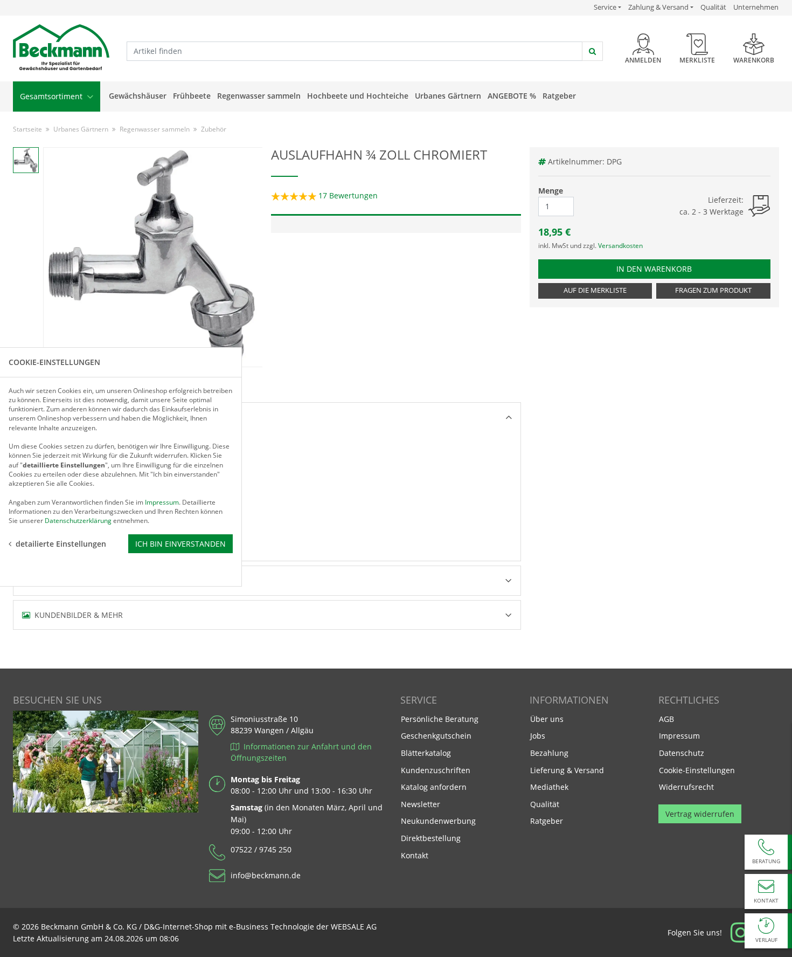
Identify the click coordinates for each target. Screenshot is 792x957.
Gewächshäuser (137, 96)
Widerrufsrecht (686, 787)
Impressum (679, 736)
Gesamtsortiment (52, 96)
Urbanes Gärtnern (448, 96)
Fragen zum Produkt (713, 290)
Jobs (537, 736)
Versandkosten (620, 246)
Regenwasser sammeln (259, 96)
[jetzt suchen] (592, 51)
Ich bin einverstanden (180, 543)
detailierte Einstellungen (61, 543)
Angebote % (512, 96)
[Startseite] (61, 48)
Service (607, 7)
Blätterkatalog (426, 753)
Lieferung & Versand (567, 770)
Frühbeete (192, 96)
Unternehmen (756, 7)
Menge (550, 190)
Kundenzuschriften (435, 770)
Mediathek (549, 787)
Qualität (713, 7)
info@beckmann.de (266, 875)
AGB (666, 719)
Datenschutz (681, 753)
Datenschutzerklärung (78, 521)
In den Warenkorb (659, 268)
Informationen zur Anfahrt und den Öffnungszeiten (301, 752)
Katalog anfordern (433, 786)
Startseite (27, 129)
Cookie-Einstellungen (697, 770)
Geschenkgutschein (436, 736)
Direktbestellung (431, 838)
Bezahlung (549, 753)
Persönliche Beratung (439, 719)
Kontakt (414, 855)
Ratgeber (559, 96)
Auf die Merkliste (595, 290)
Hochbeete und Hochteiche (357, 96)
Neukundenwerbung (438, 821)
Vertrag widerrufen (699, 814)
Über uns (547, 719)
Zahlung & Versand (658, 7)
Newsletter (420, 804)
